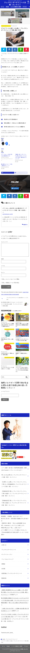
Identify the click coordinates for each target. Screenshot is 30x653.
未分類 (3, 568)
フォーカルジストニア (7, 559)
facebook (15, 188)
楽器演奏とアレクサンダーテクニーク (12, 573)
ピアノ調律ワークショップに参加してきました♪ (14, 530)
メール (3, 265)
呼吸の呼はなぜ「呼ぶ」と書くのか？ (11, 527)
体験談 (3, 564)
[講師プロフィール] (11, 439)
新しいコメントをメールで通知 (10, 279)
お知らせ (4, 545)
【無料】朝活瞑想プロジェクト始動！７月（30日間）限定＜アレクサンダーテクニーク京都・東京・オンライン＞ (15, 592)
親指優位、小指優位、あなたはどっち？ (12, 516)
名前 (2, 259)
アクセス (25, 6)
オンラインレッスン (7, 554)
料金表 (7, 6)
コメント (4, 241)
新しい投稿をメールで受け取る (10, 282)
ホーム (2, 6)
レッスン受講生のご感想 (16, 6)
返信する (25, 224)
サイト (3, 272)
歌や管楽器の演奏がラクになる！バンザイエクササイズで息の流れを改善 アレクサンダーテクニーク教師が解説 (15, 600)
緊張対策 (4, 578)
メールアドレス (5, 391)
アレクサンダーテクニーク (8, 172)
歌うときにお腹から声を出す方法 (18, 602)
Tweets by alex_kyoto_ (7, 632)
